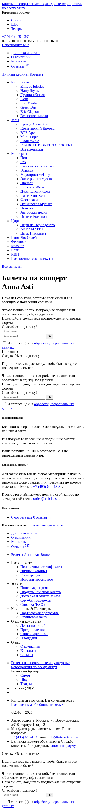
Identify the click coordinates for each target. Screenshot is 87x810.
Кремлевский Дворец (37, 128)
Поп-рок (27, 208)
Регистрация (30, 575)
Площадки (28, 638)
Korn (24, 99)
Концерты (19, 154)
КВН (15, 254)
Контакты (19, 61)
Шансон (26, 183)
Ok (50, 336)
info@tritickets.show (63, 737)
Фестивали (29, 200)
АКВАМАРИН (32, 229)
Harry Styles (29, 91)
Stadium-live (29, 141)
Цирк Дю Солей (24, 237)
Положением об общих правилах (37, 704)
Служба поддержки (35, 600)
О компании (21, 57)
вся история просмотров (47, 525)
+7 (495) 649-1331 (25, 737)
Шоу (14, 24)
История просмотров (37, 579)
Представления (32, 630)
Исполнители (22, 82)
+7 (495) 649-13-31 (47, 486)
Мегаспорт (29, 137)
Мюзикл (17, 246)
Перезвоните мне (15, 45)
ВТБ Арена (29, 133)
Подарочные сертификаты (32, 258)
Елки (15, 250)
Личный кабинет (16, 74)
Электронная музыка (37, 179)
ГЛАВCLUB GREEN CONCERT (46, 145)
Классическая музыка (37, 166)
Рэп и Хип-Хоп (32, 195)
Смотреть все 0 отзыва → (31, 517)
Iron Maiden (29, 103)
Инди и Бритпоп (33, 216)
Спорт (16, 20)
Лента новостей (32, 625)
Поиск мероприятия (36, 588)
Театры (17, 29)
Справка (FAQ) (32, 604)
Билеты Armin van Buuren (31, 555)
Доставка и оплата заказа (40, 596)
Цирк (15, 221)
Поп (23, 158)
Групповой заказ (33, 617)
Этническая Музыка (36, 204)
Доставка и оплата (25, 53)
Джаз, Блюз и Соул (35, 191)
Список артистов (34, 634)
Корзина (36, 74)
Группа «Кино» (32, 95)
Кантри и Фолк (32, 187)
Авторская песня (33, 212)
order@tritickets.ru (47, 499)
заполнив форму (63, 746)
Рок (23, 162)
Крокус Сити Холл (35, 124)
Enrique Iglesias (32, 86)
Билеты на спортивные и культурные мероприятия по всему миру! (40, 665)
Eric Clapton (29, 112)
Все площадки (31, 149)
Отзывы (20, 66)
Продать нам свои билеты (40, 592)
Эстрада (26, 170)
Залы (15, 120)
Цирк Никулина (33, 233)
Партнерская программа (39, 613)
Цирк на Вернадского (37, 225)
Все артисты (12, 266)
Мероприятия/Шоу (35, 175)
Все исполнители (34, 116)
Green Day (28, 107)
